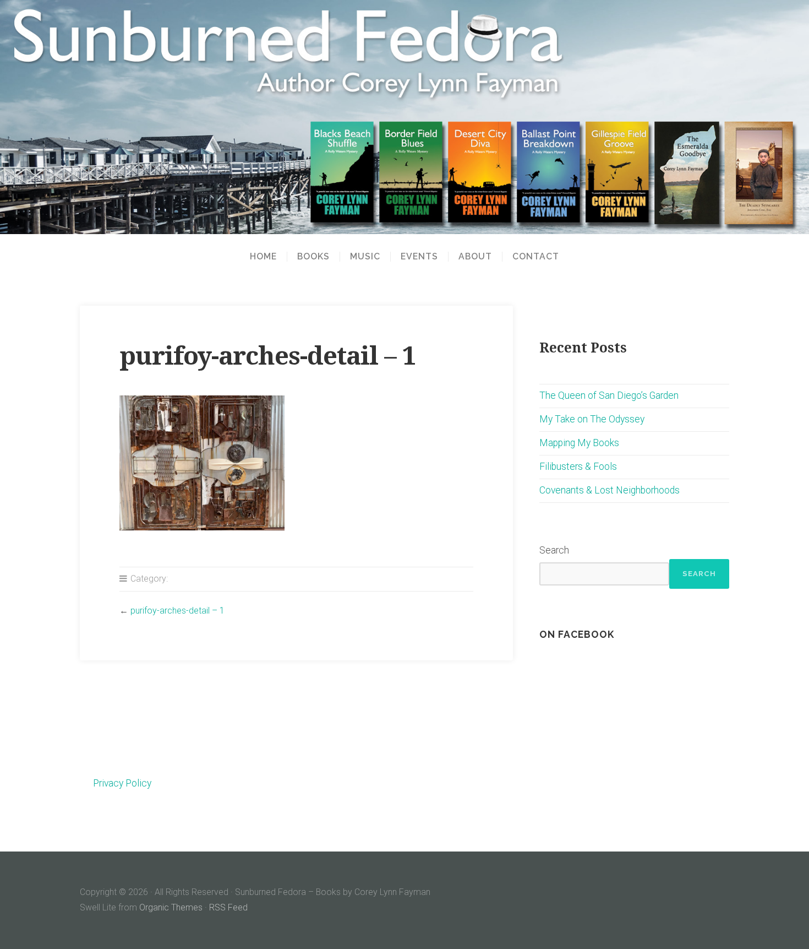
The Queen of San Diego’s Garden (609, 395)
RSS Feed (228, 907)
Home (263, 257)
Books (313, 257)
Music (365, 257)
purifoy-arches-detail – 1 (177, 610)
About (475, 257)
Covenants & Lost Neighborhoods (609, 490)
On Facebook (576, 634)
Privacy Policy (122, 783)
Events (419, 257)
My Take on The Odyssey (591, 419)
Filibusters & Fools (578, 466)
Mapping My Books (579, 442)
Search (554, 550)
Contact (535, 257)
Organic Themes (171, 907)
